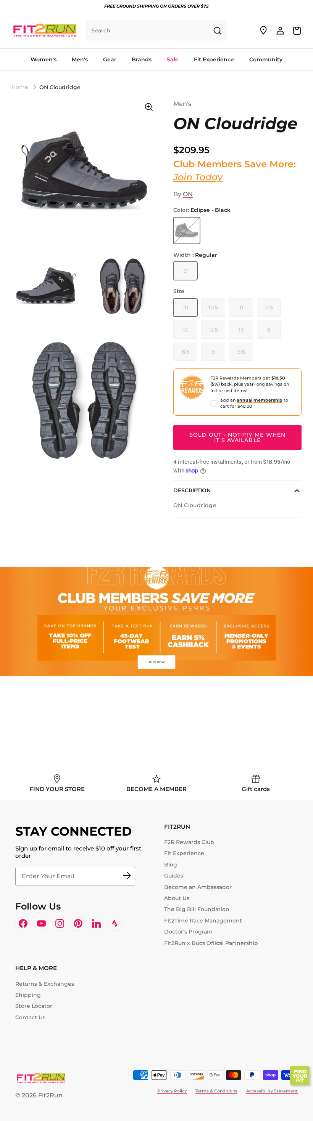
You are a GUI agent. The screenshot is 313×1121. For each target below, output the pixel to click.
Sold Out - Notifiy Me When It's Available (237, 437)
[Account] (280, 30)
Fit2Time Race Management (203, 920)
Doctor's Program (188, 931)
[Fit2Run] (44, 30)
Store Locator (33, 1005)
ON (188, 194)
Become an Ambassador (198, 887)
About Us (176, 898)
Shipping (28, 994)
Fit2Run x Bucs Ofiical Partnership (211, 943)
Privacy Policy (172, 1091)
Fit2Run (50, 1095)
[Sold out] (186, 230)
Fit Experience (184, 853)
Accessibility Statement (272, 1091)
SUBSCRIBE (126, 876)
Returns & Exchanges (44, 983)
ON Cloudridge (60, 86)
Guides (173, 875)
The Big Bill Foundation (196, 909)
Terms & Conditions (216, 1091)
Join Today (198, 177)
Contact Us (30, 1017)
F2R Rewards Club (189, 842)
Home (19, 86)
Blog (170, 864)
